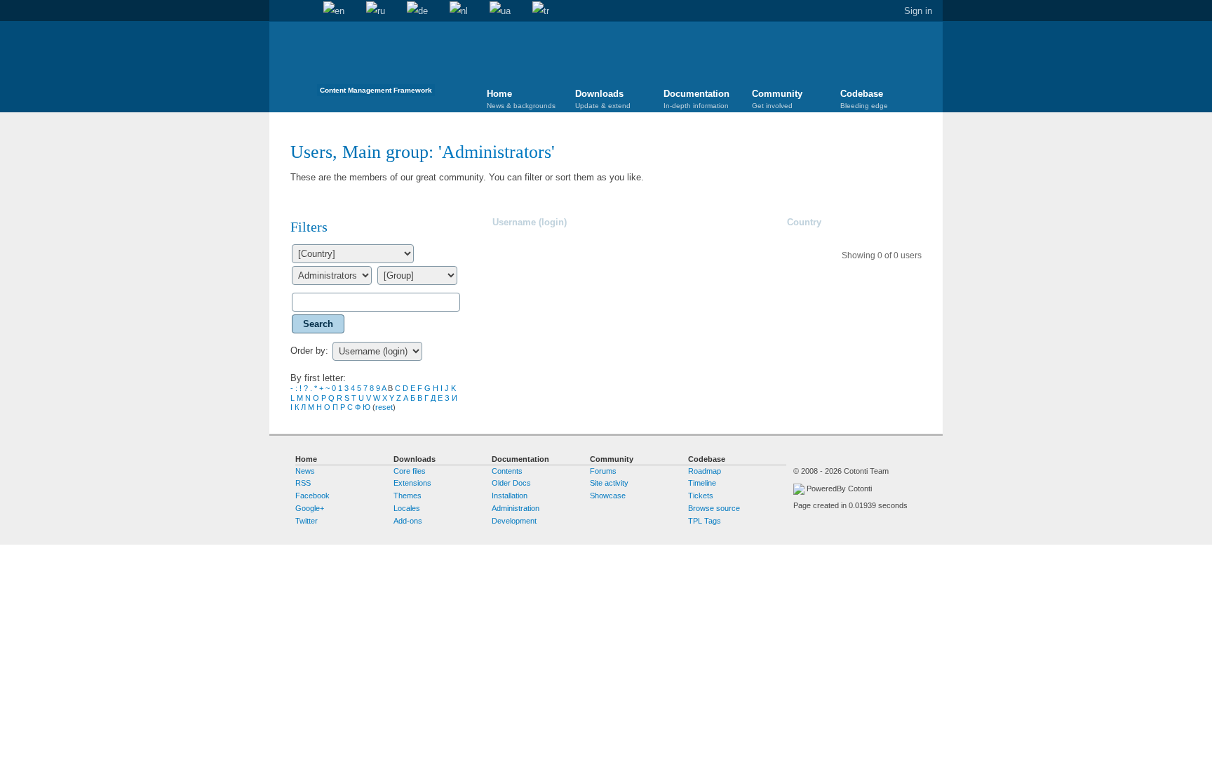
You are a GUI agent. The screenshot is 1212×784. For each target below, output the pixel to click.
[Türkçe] (541, 11)
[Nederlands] (458, 11)
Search (301, 11)
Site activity (609, 483)
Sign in (918, 11)
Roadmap (704, 471)
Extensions (412, 483)
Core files (409, 471)
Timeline (702, 483)
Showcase (608, 495)
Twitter (306, 521)
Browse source (714, 508)
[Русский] (376, 11)
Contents (507, 471)
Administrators (496, 152)
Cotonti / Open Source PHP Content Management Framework (376, 63)
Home (279, 11)
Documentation (696, 98)
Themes (407, 495)
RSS (303, 483)
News (305, 471)
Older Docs (511, 483)
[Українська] (500, 11)
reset (384, 407)
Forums (603, 471)
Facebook (312, 495)
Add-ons (407, 521)
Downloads (603, 98)
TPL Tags (704, 521)
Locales (406, 508)
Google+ (309, 508)
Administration (515, 508)
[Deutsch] (417, 11)
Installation (509, 495)
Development (514, 521)
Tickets (700, 495)
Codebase (864, 98)
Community (777, 98)
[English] (334, 11)
